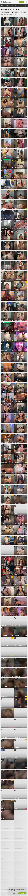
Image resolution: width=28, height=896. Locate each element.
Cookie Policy (17, 890)
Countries (16, 12)
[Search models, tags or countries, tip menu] (26, 5)
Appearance (6, 12)
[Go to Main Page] (8, 1)
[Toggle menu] (1, 2)
